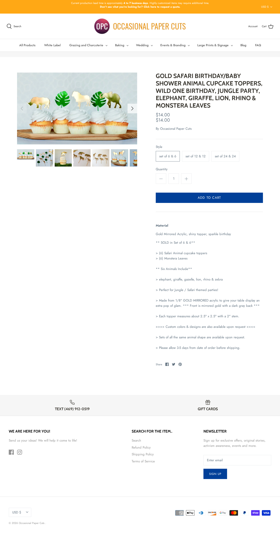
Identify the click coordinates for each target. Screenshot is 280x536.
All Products (27, 45)
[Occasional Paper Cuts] (140, 26)
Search (136, 440)
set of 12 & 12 (196, 156)
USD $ (265, 7)
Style (159, 147)
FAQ (258, 45)
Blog (243, 45)
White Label (52, 45)
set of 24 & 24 (225, 156)
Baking (119, 45)
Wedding (142, 45)
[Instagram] (19, 452)
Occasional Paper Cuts (176, 128)
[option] (77, 108)
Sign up (215, 474)
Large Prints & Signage (213, 45)
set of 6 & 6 (167, 156)
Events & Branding (173, 45)
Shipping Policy (143, 454)
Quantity (162, 169)
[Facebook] (11, 452)
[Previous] (22, 108)
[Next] (132, 108)
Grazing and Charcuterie (86, 45)
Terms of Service (143, 461)
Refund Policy (141, 447)
